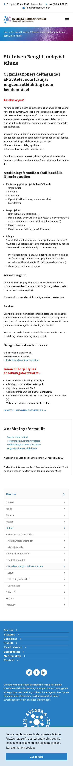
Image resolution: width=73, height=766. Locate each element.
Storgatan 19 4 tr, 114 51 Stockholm (24, 4)
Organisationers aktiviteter (22, 448)
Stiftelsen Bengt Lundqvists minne (46, 32)
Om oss (14, 32)
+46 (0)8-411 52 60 (58, 4)
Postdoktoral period (17, 437)
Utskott (23, 32)
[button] (67, 19)
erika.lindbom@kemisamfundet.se (21, 360)
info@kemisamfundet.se (38, 8)
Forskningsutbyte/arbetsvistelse (23, 440)
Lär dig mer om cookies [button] (20, 747)
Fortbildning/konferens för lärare (24, 444)
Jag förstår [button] (36, 756)
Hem (6, 32)
